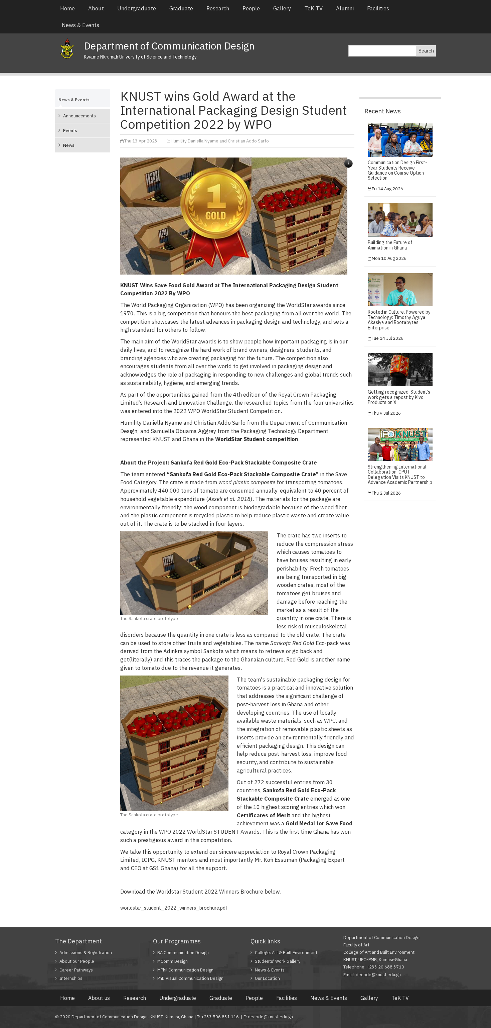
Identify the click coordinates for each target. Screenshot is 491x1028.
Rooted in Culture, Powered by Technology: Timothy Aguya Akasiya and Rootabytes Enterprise (399, 319)
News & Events (80, 25)
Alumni (345, 8)
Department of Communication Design (169, 45)
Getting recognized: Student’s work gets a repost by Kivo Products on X (399, 397)
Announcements (79, 116)
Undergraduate (136, 8)
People (251, 8)
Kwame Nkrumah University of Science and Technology (140, 57)
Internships (71, 978)
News (68, 145)
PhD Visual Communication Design (190, 978)
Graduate (181, 8)
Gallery (282, 8)
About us (99, 998)
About (96, 8)
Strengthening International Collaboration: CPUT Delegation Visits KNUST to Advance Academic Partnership (400, 474)
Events (70, 130)
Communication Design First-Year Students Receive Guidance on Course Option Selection (397, 170)
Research (217, 8)
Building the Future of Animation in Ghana (390, 244)
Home (67, 8)
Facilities (378, 8)
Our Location (267, 978)
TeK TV (313, 8)
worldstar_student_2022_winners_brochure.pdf (173, 908)
